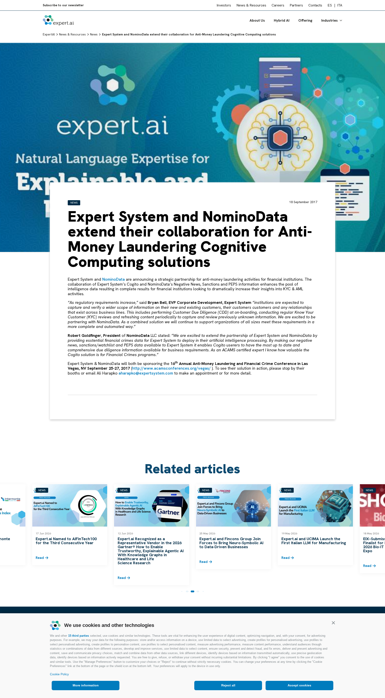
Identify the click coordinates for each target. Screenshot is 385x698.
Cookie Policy (59, 674)
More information (86, 685)
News (74, 202)
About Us (257, 20)
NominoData (113, 279)
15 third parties (78, 635)
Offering (305, 20)
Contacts (315, 5)
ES (330, 5)
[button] (333, 622)
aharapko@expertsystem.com (146, 373)
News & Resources (251, 5)
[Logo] (58, 20)
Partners (296, 5)
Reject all (228, 685)
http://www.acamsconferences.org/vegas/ (171, 368)
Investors (224, 5)
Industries (329, 20)
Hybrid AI (281, 20)
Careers (278, 5)
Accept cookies (299, 685)
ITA (339, 5)
